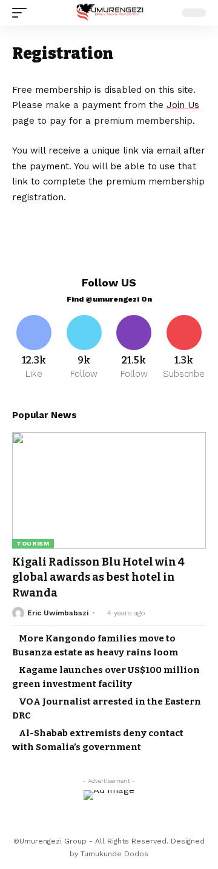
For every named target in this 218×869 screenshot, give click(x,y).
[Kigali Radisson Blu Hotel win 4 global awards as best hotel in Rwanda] (109, 490)
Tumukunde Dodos (114, 854)
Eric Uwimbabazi (57, 613)
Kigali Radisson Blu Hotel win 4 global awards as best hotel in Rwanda (98, 577)
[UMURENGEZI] (109, 13)
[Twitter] (84, 348)
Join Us (183, 105)
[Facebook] (34, 348)
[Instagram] (134, 348)
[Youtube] (184, 348)
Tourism (33, 543)
